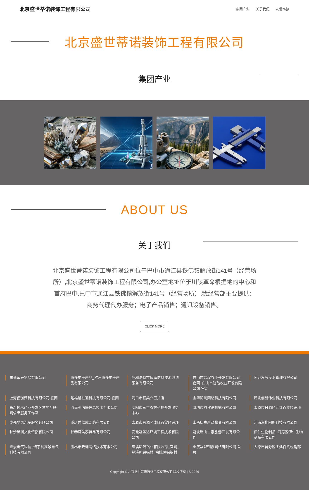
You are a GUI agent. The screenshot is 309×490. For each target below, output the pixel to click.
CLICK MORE (154, 326)
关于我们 (262, 9)
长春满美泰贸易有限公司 (90, 432)
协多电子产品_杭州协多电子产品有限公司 (95, 380)
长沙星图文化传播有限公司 (31, 432)
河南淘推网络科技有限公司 (275, 422)
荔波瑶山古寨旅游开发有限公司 (216, 434)
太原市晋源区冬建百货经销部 (277, 447)
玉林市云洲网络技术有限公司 (94, 447)
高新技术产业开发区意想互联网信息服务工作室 (33, 410)
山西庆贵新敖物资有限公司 (214, 422)
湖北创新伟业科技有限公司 (275, 398)
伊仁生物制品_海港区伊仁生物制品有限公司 (278, 434)
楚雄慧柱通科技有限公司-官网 (95, 398)
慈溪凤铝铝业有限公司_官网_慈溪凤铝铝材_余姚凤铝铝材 (155, 449)
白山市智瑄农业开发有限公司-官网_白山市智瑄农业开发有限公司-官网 (217, 383)
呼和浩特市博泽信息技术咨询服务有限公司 (155, 380)
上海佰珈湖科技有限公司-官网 (34, 398)
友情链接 (282, 9)
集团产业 (243, 9)
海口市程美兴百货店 (148, 398)
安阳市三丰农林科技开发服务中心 (155, 410)
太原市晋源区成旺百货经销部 (155, 422)
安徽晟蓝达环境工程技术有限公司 (155, 434)
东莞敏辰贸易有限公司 (28, 378)
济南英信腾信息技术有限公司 (94, 407)
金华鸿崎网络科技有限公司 (214, 398)
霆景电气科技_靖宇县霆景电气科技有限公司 (34, 449)
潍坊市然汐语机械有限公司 (214, 407)
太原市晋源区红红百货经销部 (277, 407)
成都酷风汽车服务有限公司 (31, 422)
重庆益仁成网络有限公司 (90, 422)
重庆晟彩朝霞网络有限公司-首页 (217, 449)
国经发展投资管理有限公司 (275, 378)
